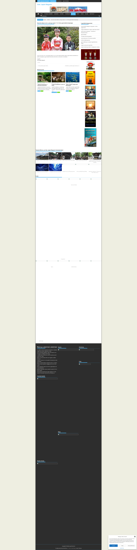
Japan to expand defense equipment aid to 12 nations (47, 362)
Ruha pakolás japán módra (43, 65)
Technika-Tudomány (48, 13)
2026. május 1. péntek (70, 83)
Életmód (61, 13)
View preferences (131, 545)
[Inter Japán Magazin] (68, 12)
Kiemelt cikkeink (54, 92)
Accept (113, 545)
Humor (78, 13)
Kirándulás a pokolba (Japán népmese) (71, 65)
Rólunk (86, 13)
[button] (134, 536)
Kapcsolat (92, 13)
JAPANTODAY (53, 347)
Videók (82, 13)
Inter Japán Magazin (44, 4)
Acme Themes (79, 548)
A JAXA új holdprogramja (85, 40)
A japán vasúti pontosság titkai (86, 45)
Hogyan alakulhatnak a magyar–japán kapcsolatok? (90, 29)
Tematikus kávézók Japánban (57, 1)
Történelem (67, 13)
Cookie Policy (122, 548)
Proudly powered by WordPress (61, 548)
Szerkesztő (49, 25)
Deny (122, 545)
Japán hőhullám (83, 34)
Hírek (42, 13)
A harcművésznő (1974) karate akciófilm (88, 38)
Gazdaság (56, 13)
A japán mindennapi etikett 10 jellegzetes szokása (90, 47)
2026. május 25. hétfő (41, 83)
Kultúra (73, 13)
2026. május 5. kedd (55, 83)
